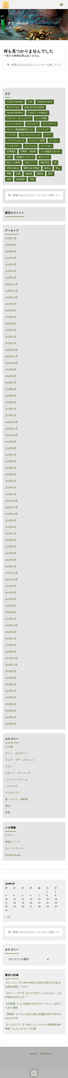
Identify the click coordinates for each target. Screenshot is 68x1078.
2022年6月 (11, 540)
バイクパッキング (15, 140)
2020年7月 (11, 638)
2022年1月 (11, 566)
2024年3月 (11, 402)
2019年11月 (11, 664)
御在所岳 (45, 162)
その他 (9, 746)
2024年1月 (11, 415)
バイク (48, 134)
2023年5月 (11, 467)
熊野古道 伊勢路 (31, 168)
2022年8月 (11, 527)
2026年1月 (11, 277)
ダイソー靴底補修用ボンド (20, 129)
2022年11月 (11, 507)
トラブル (11, 134)
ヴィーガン (46, 145)
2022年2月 (11, 559)
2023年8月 (11, 448)
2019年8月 (11, 677)
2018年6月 (11, 710)
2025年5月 (11, 317)
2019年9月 (11, 671)
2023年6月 (11, 461)
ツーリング (43, 129)
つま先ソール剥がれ (38, 112)
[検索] (8, 65)
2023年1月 (11, 494)
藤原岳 (40, 173)
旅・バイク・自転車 (16, 799)
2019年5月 (11, 684)
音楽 (32, 179)
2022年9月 (11, 520)
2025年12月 (11, 284)
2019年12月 (11, 658)
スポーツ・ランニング (17, 772)
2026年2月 (11, 271)
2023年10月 (11, 435)
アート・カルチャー (16, 753)
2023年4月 (11, 474)
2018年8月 (11, 704)
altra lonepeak (15, 101)
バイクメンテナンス (16, 779)
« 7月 (8, 917)
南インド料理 (13, 162)
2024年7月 (11, 382)
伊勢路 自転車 (28, 151)
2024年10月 (11, 363)
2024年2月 (11, 408)
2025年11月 (11, 290)
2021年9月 (11, 586)
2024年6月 (11, 389)
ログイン (10, 835)
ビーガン (53, 140)
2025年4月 (11, 323)
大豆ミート (30, 162)
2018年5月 (11, 717)
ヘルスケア (11, 786)
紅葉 (18, 173)
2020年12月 (11, 625)
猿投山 (47, 168)
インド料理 (41, 118)
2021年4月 (11, 612)
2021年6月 (11, 599)
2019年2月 (11, 690)
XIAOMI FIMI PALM (15, 112)
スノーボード (49, 123)
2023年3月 (11, 481)
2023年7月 (11, 454)
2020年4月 (11, 651)
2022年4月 (11, 553)
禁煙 (9, 173)
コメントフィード (15, 848)
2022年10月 (11, 513)
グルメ (9, 766)
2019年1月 (11, 697)
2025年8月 (11, 304)
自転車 (28, 173)
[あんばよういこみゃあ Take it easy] (6, 4)
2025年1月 (11, 343)
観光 (50, 173)
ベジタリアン (13, 145)
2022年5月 (11, 546)
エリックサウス (14, 123)
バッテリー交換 (36, 140)
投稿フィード (12, 841)
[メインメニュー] (61, 4)
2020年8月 (11, 632)
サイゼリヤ (32, 123)
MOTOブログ (13, 107)
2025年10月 (11, 297)
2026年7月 (11, 238)
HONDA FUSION (44, 101)
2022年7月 (11, 533)
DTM (30, 101)
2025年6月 (11, 310)
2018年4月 (11, 723)
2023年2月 (11, 487)
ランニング (30, 145)
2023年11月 (11, 428)
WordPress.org (12, 855)
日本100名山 (13, 168)
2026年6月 (11, 244)
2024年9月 (11, 369)
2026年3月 (11, 264)
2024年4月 (11, 395)
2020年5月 (11, 645)
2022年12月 (11, 500)
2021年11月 (11, 573)
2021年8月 (11, 592)
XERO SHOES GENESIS (34, 107)
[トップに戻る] (34, 1073)
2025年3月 (11, 330)
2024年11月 (11, 356)
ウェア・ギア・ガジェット (20, 759)
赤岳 (9, 179)
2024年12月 (11, 350)
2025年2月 (11, 336)
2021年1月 (11, 618)
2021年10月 (11, 579)
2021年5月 (11, 605)
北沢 (9, 157)
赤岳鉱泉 (20, 179)
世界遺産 (11, 151)
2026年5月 (11, 251)
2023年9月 (11, 441)
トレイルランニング (30, 134)
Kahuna (33, 1053)
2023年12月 (11, 422)
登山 (58, 168)
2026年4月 (11, 258)
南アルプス (43, 157)
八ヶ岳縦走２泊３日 (50, 151)
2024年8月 (11, 376)
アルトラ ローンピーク (19, 118)
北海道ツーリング (25, 157)
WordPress (45, 1053)
